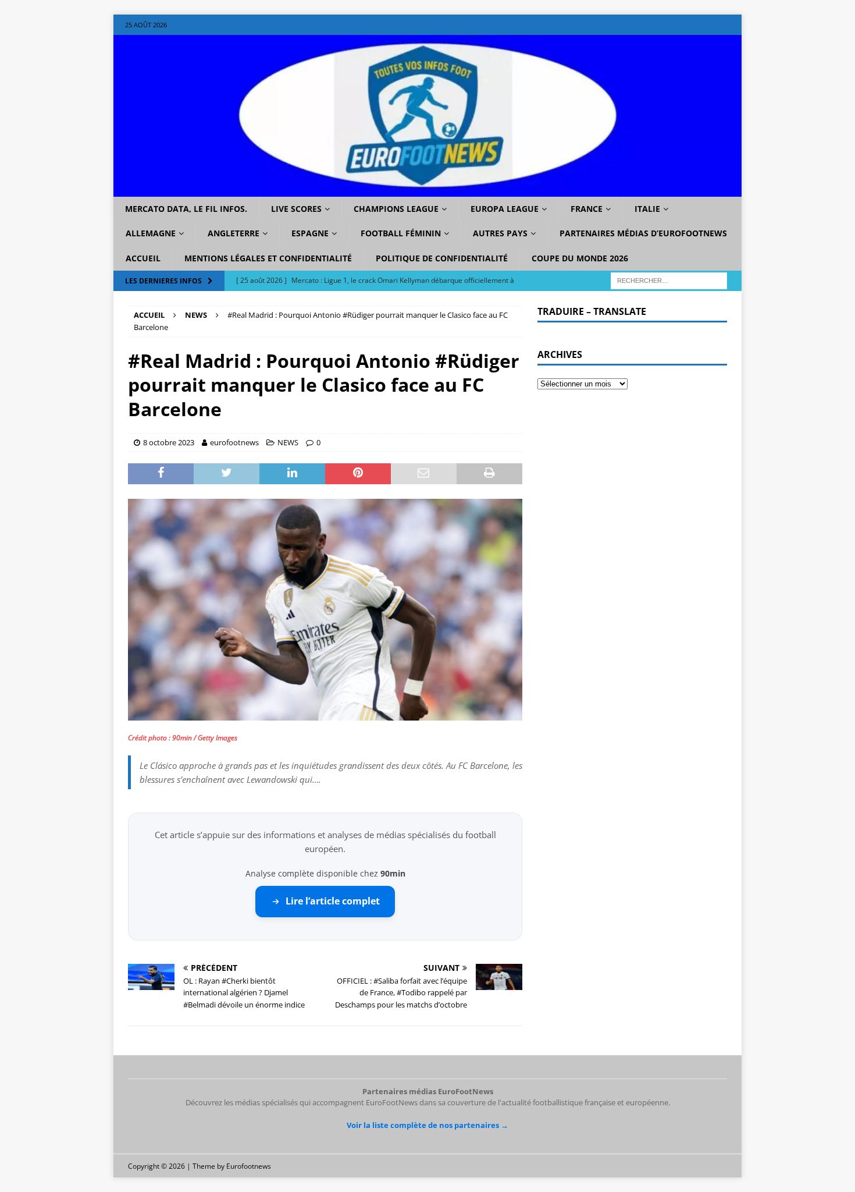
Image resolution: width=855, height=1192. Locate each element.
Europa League (505, 208)
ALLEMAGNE (151, 233)
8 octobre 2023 (168, 442)
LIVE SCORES (296, 208)
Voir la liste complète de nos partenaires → (427, 1125)
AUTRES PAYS (500, 233)
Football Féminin (401, 233)
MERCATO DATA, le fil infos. (186, 208)
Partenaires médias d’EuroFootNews (643, 233)
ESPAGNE (310, 233)
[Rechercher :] (669, 280)
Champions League (396, 208)
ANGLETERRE (233, 233)
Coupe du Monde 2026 (580, 258)
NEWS (287, 442)
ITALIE (647, 208)
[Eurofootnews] (427, 190)
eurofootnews (234, 442)
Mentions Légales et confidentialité (268, 258)
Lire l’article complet (333, 901)
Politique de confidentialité (442, 258)
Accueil (143, 258)
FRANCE (587, 208)
